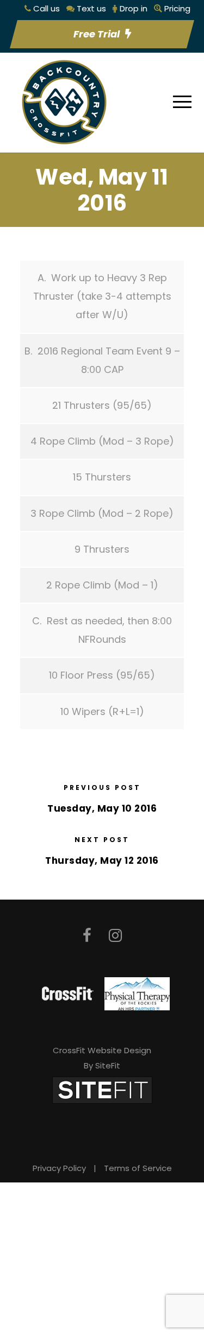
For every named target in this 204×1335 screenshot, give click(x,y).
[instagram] (115, 935)
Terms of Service (138, 1168)
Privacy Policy (59, 1168)
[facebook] (87, 935)
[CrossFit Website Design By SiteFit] (102, 1089)
